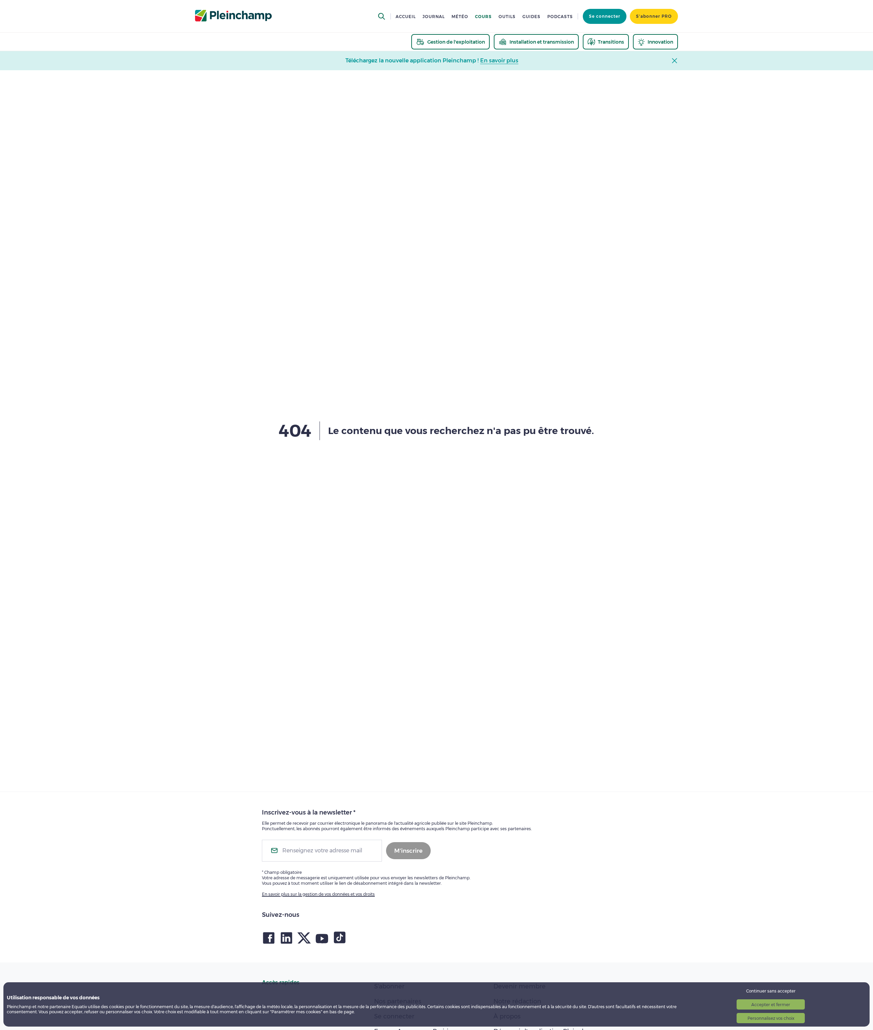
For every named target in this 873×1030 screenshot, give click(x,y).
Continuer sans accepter (771, 991)
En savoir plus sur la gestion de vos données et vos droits (318, 894)
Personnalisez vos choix (771, 1018)
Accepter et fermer (770, 1004)
